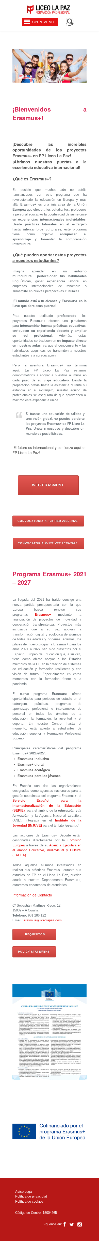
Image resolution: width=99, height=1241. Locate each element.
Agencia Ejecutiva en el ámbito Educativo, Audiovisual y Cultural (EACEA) (46, 850)
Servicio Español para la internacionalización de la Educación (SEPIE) (46, 805)
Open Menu (43, 22)
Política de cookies (29, 1201)
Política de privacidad (31, 1196)
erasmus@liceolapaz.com (43, 920)
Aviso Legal (23, 1191)
